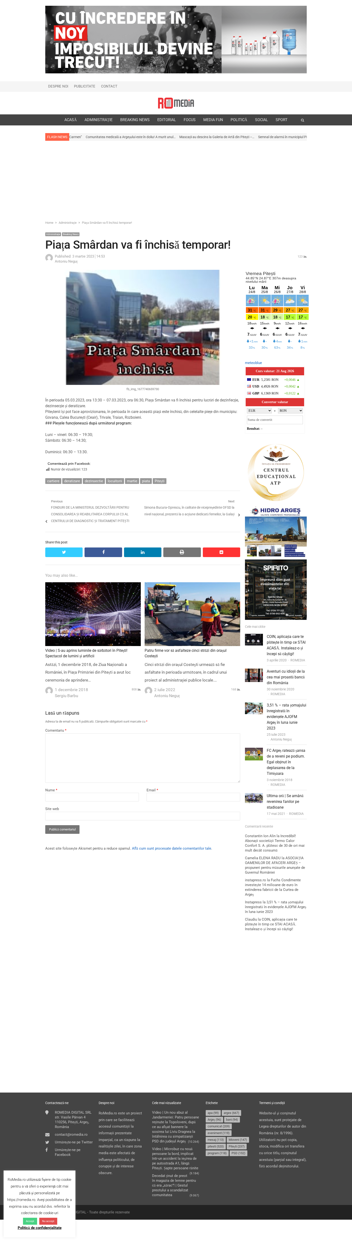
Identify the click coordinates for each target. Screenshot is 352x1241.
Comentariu (55, 730)
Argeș (214, 1119)
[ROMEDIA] (176, 103)
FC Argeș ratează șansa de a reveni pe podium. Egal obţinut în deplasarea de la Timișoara (286, 762)
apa (213, 1113)
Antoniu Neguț (281, 739)
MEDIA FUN (213, 120)
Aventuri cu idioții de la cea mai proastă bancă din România (286, 677)
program (217, 1153)
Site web (52, 809)
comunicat (219, 1126)
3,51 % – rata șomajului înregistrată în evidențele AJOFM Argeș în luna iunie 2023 (286, 716)
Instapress (253, 902)
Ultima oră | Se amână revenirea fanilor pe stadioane (285, 802)
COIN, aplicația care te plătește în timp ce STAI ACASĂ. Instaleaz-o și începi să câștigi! (271, 924)
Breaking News (71, 234)
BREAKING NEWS (135, 120)
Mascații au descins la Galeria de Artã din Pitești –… (159, 137)
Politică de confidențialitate (40, 1228)
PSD (238, 1153)
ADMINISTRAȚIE (99, 120)
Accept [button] (30, 1221)
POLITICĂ (239, 120)
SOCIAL (261, 120)
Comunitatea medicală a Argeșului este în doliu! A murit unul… (73, 137)
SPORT (282, 120)
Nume (51, 790)
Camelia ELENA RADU (263, 858)
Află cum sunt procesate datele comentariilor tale (171, 848)
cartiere (53, 481)
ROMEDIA (297, 660)
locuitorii (115, 481)
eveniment (219, 1133)
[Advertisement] (176, 180)
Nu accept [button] (48, 1221)
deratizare (72, 481)
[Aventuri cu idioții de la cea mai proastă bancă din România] (254, 672)
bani (232, 1119)
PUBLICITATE (84, 86)
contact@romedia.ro (71, 1134)
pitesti (216, 1146)
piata (146, 481)
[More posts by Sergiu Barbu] (49, 689)
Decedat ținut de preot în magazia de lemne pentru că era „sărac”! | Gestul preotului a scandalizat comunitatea (174, 1185)
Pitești (160, 481)
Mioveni (238, 1139)
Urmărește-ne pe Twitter (74, 1142)
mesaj (216, 1139)
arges (231, 1113)
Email (152, 790)
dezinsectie (94, 481)
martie (132, 481)
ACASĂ (70, 120)
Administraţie (53, 234)
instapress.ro (255, 880)
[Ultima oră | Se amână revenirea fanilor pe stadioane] (254, 796)
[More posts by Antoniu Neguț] (49, 260)
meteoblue (253, 363)
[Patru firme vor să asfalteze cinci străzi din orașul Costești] (192, 585)
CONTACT (109, 86)
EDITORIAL (166, 120)
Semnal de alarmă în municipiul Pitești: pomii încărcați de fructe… (247, 137)
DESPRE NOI (58, 86)
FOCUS (190, 120)
